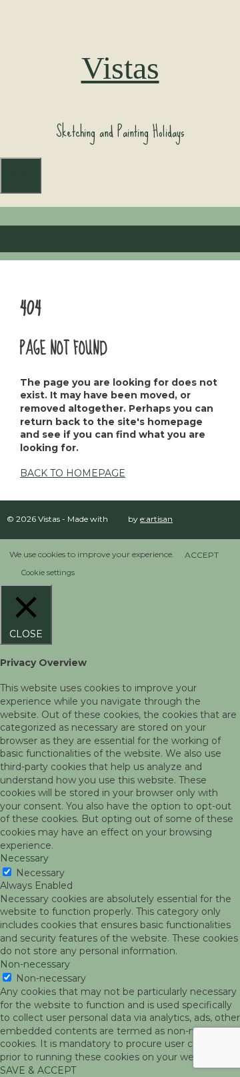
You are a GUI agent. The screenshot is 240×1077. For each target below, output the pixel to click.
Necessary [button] (24, 858)
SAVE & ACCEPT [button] (38, 1070)
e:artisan (156, 519)
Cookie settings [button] (48, 572)
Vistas (120, 67)
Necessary (40, 873)
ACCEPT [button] (202, 555)
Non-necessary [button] (35, 964)
